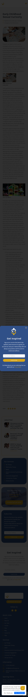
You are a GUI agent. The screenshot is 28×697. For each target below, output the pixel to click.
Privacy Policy (17, 367)
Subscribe (14, 360)
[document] (14, 348)
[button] (26, 327)
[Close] (23, 688)
